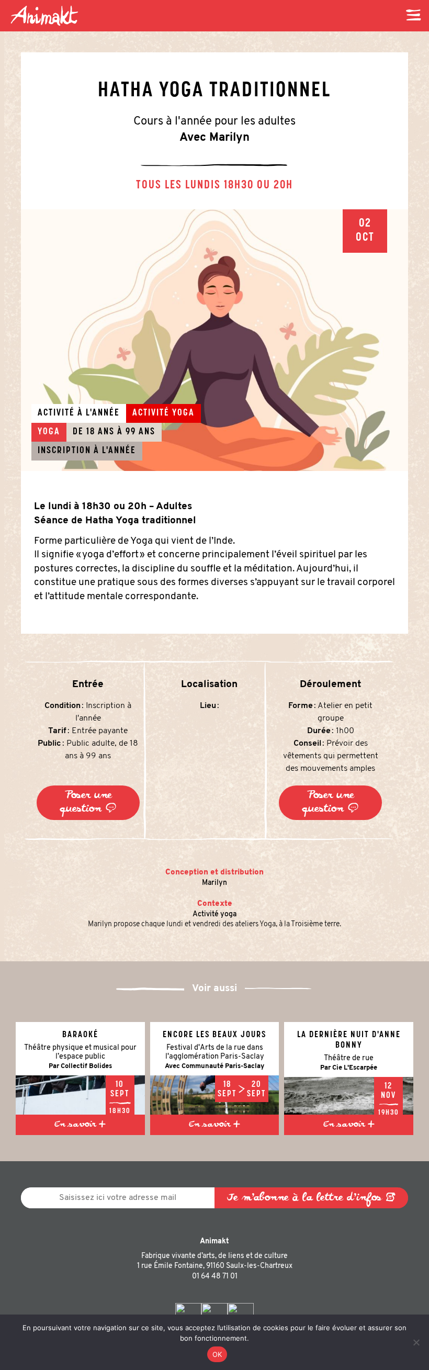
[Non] (416, 1342)
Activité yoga (214, 914)
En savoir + (80, 1125)
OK (217, 1354)
